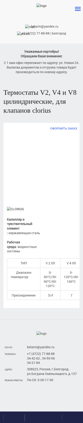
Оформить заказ (63, 128)
